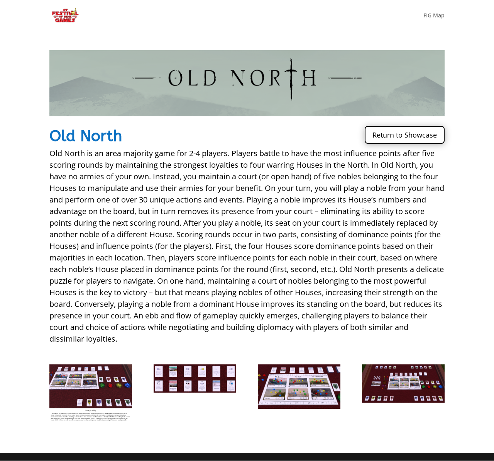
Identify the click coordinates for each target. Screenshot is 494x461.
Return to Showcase (404, 134)
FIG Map (434, 16)
